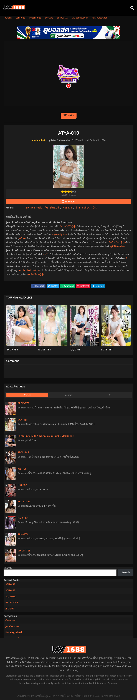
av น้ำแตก (37, 407)
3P (27, 207)
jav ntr (21, 270)
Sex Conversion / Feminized (54, 424)
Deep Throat (46, 456)
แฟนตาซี (90, 424)
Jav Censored (12, 626)
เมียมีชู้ (87, 473)
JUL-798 (22, 469)
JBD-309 (9, 608)
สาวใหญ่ (57, 473)
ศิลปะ (49, 473)
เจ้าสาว (79, 207)
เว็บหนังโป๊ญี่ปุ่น (68, 226)
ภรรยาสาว (67, 207)
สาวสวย (44, 489)
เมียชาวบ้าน (90, 207)
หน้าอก (66, 473)
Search (8, 568)
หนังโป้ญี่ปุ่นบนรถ (79, 407)
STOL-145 (23, 452)
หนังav (22, 238)
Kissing (29, 522)
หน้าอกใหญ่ (95, 407)
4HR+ (28, 407)
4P (31, 207)
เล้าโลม (106, 407)
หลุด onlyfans (59, 234)
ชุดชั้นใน (58, 407)
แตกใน (45, 254)
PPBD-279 (23, 403)
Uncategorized (13, 632)
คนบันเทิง (30, 505)
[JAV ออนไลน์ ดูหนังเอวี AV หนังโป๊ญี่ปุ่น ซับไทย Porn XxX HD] (14, 8)
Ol (37, 489)
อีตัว (73, 555)
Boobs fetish (32, 424)
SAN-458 (22, 420)
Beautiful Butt (43, 555)
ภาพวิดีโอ (51, 505)
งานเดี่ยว (39, 207)
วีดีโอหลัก (68, 115)
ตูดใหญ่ (66, 555)
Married (38, 522)
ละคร (82, 424)
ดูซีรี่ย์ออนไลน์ (118, 246)
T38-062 (22, 485)
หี (126, 258)
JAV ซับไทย (30, 440)
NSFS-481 (23, 518)
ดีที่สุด (66, 407)
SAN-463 (22, 534)
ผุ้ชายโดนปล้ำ (52, 207)
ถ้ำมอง (57, 456)
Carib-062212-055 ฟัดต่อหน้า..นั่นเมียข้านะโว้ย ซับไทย (45, 436)
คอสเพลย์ (47, 407)
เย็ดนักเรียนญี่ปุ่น (117, 242)
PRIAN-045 (23, 501)
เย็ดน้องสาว (32, 270)
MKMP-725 (24, 551)
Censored (10, 620)
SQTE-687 (10, 596)
